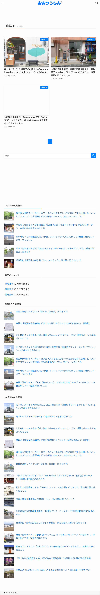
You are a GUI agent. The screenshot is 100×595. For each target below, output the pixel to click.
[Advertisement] (50, 180)
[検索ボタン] (97, 3)
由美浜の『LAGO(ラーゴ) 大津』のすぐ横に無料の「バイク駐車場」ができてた (53, 570)
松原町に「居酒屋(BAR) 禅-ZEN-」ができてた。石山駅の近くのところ (49, 260)
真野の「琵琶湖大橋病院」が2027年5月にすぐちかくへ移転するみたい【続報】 (53, 323)
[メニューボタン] (3, 3)
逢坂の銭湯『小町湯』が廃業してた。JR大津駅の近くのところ (45, 499)
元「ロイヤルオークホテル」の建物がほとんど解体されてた (44, 416)
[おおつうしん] (50, 3)
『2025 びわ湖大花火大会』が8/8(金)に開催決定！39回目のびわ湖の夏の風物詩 (53, 558)
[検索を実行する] (93, 155)
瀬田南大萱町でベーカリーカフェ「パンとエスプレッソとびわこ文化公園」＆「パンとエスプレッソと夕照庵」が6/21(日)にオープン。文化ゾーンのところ (55, 214)
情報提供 (9, 283)
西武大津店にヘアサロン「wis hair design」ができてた (42, 311)
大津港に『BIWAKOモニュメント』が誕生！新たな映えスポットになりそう (51, 522)
